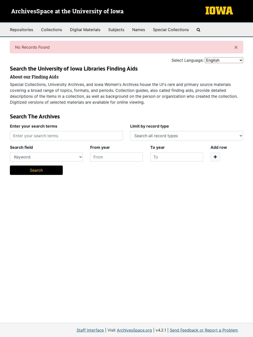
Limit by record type (149, 126)
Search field (21, 147)
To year (157, 147)
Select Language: (187, 60)
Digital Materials (85, 29)
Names (138, 29)
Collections (51, 29)
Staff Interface (90, 330)
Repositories (21, 29)
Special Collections (171, 29)
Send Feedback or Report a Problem (204, 330)
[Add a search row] (215, 157)
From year (100, 147)
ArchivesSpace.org (134, 330)
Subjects (116, 29)
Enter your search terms (33, 126)
